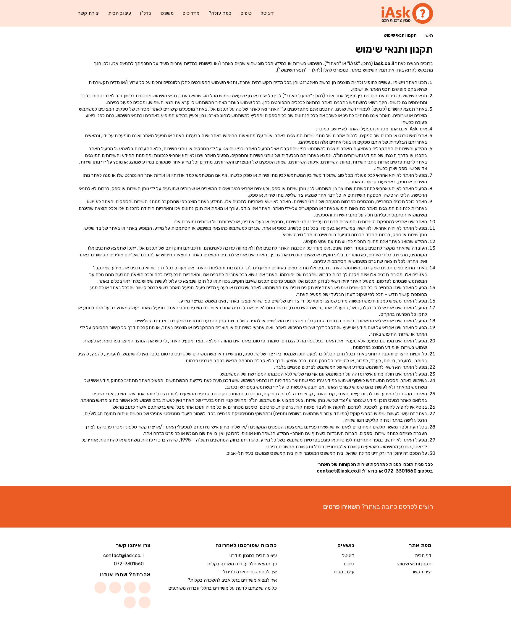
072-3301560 (129, 564)
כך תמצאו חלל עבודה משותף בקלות (242, 564)
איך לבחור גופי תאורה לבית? (250, 572)
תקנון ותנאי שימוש (414, 564)
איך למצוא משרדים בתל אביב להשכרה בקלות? (232, 580)
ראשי (429, 35)
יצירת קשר (421, 572)
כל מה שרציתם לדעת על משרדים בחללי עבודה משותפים (222, 588)
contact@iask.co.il (123, 555)
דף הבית (423, 555)
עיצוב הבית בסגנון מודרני (253, 555)
